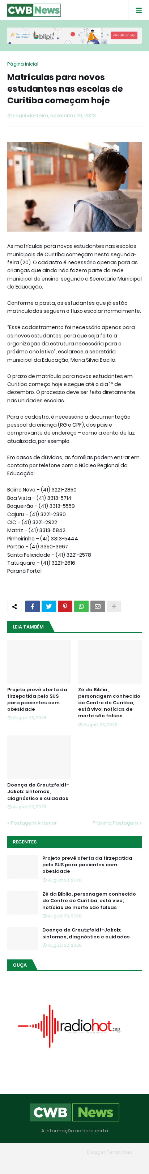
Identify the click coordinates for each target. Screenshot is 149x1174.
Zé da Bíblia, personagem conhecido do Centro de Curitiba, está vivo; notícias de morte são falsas (109, 702)
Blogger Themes (64, 1152)
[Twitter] (49, 606)
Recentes (25, 841)
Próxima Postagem (115, 823)
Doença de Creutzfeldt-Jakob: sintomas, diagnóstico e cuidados (38, 791)
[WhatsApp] (81, 606)
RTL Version (120, 1163)
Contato (88, 1163)
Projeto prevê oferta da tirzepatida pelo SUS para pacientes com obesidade (37, 699)
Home (22, 1163)
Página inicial (22, 64)
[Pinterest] (65, 606)
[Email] (97, 606)
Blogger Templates (110, 1152)
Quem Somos (54, 1163)
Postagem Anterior (34, 823)
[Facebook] (32, 606)
